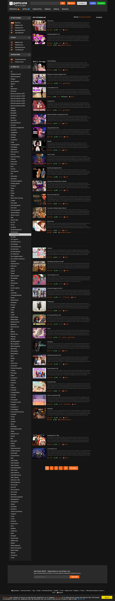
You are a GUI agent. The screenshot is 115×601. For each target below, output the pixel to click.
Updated (13, 528)
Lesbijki (13, 307)
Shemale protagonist (17, 497)
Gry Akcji (13, 227)
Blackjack (13, 110)
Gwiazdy (13, 261)
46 (66, 468)
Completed (14, 139)
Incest (12, 285)
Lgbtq (12, 312)
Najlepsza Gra (19, 25)
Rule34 (13, 443)
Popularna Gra (19, 27)
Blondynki (13, 113)
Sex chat (13, 487)
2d (11, 71)
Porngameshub (15, 392)
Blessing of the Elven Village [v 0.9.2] (56, 74)
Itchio (12, 290)
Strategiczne (14, 501)
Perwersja (14, 373)
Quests (13, 419)
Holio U (13, 280)
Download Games (47, 590)
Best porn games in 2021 (18, 93)
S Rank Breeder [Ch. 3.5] (53, 34)
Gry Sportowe (15, 249)
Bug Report (16, 590)
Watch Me (50, 408)
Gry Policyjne (14, 244)
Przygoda (13, 414)
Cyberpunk (14, 149)
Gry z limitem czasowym (18, 259)
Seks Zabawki (15, 477)
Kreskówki (14, 302)
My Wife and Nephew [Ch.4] (54, 168)
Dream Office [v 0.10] (52, 368)
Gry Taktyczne (15, 254)
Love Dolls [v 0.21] (52, 448)
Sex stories (14, 492)
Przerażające (14, 409)
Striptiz (13, 504)
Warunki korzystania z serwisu (95, 590)
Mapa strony (68, 590)
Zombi (12, 557)
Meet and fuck (15, 327)
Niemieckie (14, 348)
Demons (13, 154)
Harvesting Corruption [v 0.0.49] (55, 261)
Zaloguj (93, 3)
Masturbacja (14, 317)
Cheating (13, 135)
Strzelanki (14, 506)
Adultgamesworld (16, 74)
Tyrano (13, 518)
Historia (56, 9)
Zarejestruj (101, 3)
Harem (13, 268)
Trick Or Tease (51, 154)
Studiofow (14, 509)
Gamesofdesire (15, 212)
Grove (48, 328)
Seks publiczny (15, 472)
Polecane (13, 387)
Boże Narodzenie (15, 122)
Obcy (12, 361)
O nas (61, 590)
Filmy (12, 190)
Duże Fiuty (14, 164)
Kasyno (13, 297)
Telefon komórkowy (16, 511)
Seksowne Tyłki (15, 480)
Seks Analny (14, 460)
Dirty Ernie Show (15, 156)
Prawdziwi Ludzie (16, 402)
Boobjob (13, 118)
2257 (53, 592)
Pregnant (13, 404)
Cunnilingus (14, 147)
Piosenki (13, 380)
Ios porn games (15, 288)
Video (12, 533)
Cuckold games (15, 144)
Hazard (13, 271)
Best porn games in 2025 (18, 103)
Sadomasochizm (15, 448)
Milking (13, 331)
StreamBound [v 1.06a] (53, 435)
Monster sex (14, 334)
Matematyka (14, 319)
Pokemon (13, 382)
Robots (13, 436)
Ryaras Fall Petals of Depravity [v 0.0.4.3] (57, 114)
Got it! (107, 597)
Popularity (88, 17)
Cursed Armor (51, 101)
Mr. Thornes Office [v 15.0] (54, 315)
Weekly (13, 543)
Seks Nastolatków (16, 467)
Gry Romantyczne (16, 246)
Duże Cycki (14, 161)
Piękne (13, 375)
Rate (83, 17)
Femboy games (15, 183)
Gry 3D (12, 224)
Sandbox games (15, 450)
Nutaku (13, 358)
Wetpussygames (15, 545)
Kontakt (56, 590)
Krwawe (13, 305)
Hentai (12, 273)
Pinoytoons (14, 378)
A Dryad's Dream (51, 382)
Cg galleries (14, 132)
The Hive (49, 248)
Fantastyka (14, 176)
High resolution (15, 276)
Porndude (13, 390)
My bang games (15, 341)
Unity (12, 526)
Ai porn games (15, 81)
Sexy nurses (14, 484)
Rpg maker (14, 441)
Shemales (14, 494)
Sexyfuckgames (15, 482)
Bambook (13, 91)
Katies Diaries (14, 300)
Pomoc (82, 590)
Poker (12, 385)
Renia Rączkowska (16, 429)
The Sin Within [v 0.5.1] (53, 275)
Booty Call (13, 120)
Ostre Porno (14, 363)
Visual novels (14, 538)
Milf (12, 329)
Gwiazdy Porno (15, 263)
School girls (14, 453)
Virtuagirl (13, 535)
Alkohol (13, 84)
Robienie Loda (15, 433)
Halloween (14, 266)
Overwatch (14, 365)
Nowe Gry (65, 9)
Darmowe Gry (15, 152)
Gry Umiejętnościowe (17, 256)
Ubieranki (13, 521)
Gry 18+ (13, 222)
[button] (82, 3)
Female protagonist (16, 181)
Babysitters (14, 88)
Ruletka (13, 446)
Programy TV (14, 407)
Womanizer (50, 21)
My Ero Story (50, 221)
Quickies (13, 421)
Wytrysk (13, 552)
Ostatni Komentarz (20, 59)
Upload (72, 3)
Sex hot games (15, 489)
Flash (12, 195)
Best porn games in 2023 (18, 98)
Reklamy (76, 590)
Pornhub (13, 397)
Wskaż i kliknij (14, 550)
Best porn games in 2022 (18, 96)
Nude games (14, 353)
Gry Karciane (14, 232)
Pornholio (13, 395)
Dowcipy (13, 159)
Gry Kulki (13, 237)
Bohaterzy (14, 115)
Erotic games (14, 171)
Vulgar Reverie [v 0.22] (52, 127)
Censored (13, 130)
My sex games (15, 344)
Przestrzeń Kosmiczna (17, 412)
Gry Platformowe (15, 242)
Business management (17, 127)
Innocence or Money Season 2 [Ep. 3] (56, 208)
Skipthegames (15, 499)
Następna (73, 468)
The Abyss (50, 341)
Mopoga (13, 336)
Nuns (12, 356)
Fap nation (14, 178)
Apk (12, 86)
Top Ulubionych (19, 32)
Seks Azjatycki (15, 463)
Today (12, 516)
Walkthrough (14, 540)
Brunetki (13, 125)
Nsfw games (14, 351)
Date (80, 17)
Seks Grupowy (15, 465)
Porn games (14, 399)
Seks (12, 458)
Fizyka (12, 193)
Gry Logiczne (14, 239)
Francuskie (14, 203)
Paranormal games (16, 368)
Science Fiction (15, 455)
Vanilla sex (14, 531)
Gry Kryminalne (15, 234)
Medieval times (15, 322)
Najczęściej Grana (20, 30)
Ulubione (48, 9)
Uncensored (14, 523)
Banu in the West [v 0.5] (53, 194)
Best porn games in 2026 (18, 105)
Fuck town (14, 207)
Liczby (12, 314)
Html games (14, 283)
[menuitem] (20, 23)
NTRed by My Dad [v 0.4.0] (54, 355)
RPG (12, 438)
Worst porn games (16, 548)
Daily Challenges (51, 61)
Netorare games (15, 346)
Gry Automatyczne (16, 229)
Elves (12, 166)
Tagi (33, 590)
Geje (12, 217)
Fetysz (13, 188)
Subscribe (75, 577)
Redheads (14, 426)
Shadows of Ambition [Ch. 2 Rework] (56, 181)
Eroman (13, 169)
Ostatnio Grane (19, 62)
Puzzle (13, 416)
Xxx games (14, 555)
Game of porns (15, 215)
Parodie (13, 370)
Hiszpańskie (14, 278)
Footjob (13, 200)
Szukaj (38, 590)
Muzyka (13, 339)
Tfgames (13, 514)
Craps (12, 142)
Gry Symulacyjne (15, 251)
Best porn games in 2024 (18, 101)
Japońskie (14, 293)
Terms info (81, 599)
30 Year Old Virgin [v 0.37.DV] (54, 288)
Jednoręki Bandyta (16, 295)
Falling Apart (50, 301)
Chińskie (13, 137)
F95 (12, 173)
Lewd (12, 310)
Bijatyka (13, 108)
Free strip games (15, 205)
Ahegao (13, 79)
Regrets (49, 141)
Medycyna (14, 324)
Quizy (12, 424)
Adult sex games (15, 76)
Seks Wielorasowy (16, 475)
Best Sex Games (25, 590)
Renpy (12, 431)
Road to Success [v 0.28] (53, 395)
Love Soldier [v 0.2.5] (52, 87)
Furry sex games (15, 210)
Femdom (13, 186)
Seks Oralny (14, 470)
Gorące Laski (14, 220)
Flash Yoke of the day (17, 198)
